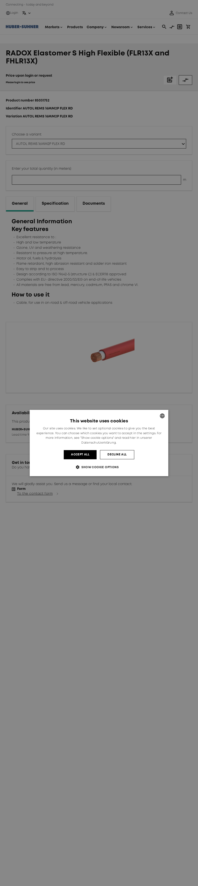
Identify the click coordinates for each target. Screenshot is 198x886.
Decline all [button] (117, 455)
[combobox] (162, 415)
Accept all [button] (80, 455)
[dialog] (99, 443)
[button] (99, 467)
